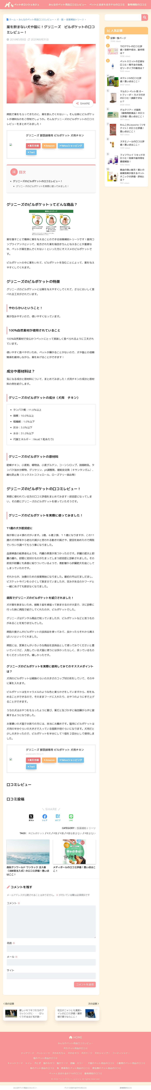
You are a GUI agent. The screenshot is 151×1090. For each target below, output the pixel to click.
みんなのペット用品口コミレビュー (67, 4)
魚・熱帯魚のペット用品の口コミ (73, 1068)
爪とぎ (37, 1063)
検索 (144, 17)
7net (32, 152)
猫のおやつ (48, 1063)
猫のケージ (62, 1063)
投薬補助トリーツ (86, 828)
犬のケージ (86, 1053)
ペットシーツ (43, 1053)
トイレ (28, 1063)
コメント (13, 903)
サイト (10, 970)
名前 (11, 943)
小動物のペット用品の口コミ (131, 1063)
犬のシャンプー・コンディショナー (112, 1053)
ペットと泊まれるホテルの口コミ (107, 4)
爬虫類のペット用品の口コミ (106, 1068)
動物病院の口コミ (137, 4)
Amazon (50, 145)
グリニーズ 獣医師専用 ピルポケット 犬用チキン (55, 135)
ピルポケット (37, 833)
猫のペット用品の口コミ (45, 1058)
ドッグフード (27, 1053)
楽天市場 (34, 145)
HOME (77, 1037)
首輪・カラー (76, 1063)
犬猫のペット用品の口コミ (101, 1063)
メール (12, 956)
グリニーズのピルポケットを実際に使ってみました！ (42, 186)
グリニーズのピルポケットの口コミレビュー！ (38, 181)
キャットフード (15, 1063)
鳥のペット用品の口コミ (42, 1068)
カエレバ (39, 139)
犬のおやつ (73, 1053)
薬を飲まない (75, 833)
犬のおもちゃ (58, 1053)
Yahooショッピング (71, 145)
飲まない (91, 833)
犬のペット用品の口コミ (75, 1048)
